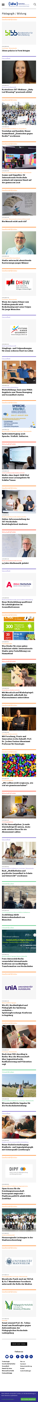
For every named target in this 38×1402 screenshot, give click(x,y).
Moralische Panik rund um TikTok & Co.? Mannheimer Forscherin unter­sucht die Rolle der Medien (17, 1281)
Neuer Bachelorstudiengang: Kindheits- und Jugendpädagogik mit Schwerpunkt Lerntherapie (17, 1147)
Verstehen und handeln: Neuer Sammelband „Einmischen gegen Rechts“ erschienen (17, 133)
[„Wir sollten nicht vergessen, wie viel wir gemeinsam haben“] (19, 765)
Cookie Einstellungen (25, 1371)
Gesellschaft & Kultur (8, 1364)
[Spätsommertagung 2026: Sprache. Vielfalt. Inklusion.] (19, 416)
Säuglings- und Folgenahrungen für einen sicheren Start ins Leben (17, 349)
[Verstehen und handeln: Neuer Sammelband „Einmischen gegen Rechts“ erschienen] (19, 113)
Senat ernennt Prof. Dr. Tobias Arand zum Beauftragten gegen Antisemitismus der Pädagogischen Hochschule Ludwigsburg (16, 1327)
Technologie (6, 1361)
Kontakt (22, 1368)
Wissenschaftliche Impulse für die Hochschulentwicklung (16, 1104)
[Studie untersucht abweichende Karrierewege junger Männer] (19, 242)
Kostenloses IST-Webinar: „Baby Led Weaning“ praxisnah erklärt (17, 90)
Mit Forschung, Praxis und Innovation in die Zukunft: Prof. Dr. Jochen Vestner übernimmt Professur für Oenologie (17, 740)
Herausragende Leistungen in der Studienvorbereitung (17, 1238)
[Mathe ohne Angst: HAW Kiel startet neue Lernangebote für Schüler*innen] (19, 457)
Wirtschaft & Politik (8, 1371)
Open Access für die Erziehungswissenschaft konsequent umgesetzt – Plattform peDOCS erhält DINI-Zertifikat (16, 1193)
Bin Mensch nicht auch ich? (14, 221)
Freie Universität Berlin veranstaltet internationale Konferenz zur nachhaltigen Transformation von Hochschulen (17, 962)
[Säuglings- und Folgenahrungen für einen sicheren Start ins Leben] (19, 330)
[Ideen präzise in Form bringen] (19, 33)
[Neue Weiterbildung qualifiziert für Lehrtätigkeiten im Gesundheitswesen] (19, 584)
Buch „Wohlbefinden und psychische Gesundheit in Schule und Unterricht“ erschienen (17, 873)
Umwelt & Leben (7, 1368)
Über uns (22, 1361)
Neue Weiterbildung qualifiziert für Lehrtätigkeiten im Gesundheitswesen (17, 604)
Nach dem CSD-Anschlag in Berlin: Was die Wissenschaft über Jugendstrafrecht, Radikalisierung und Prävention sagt (17, 1059)
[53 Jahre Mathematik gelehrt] (19, 545)
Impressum (23, 1364)
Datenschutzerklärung (26, 1366)
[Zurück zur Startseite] (19, 4)
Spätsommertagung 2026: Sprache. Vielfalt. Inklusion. (15, 435)
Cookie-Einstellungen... (8, 1399)
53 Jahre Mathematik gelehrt (15, 563)
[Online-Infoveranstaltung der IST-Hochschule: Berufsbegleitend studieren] (19, 501)
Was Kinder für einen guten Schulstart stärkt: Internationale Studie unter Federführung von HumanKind (17, 650)
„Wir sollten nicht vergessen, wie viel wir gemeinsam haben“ (17, 784)
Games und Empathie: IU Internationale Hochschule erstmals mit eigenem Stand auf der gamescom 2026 (17, 179)
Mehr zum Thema (19, 1344)
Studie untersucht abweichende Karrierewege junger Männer (16, 261)
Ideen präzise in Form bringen (16, 50)
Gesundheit (5, 1366)
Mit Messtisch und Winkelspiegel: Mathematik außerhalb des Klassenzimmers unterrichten (18, 695)
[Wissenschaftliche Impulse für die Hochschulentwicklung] (19, 1085)
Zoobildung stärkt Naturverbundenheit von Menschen (13, 917)
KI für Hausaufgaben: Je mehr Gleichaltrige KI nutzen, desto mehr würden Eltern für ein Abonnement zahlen (16, 828)
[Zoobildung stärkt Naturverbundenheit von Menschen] (19, 897)
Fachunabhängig (7, 1373)
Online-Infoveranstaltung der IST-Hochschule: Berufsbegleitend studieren (16, 522)
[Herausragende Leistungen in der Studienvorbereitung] (19, 1220)
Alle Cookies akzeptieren (28, 1399)
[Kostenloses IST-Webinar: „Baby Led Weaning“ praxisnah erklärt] (19, 72)
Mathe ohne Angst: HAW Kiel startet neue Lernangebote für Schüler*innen (16, 478)
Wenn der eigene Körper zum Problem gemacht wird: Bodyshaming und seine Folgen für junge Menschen (16, 305)
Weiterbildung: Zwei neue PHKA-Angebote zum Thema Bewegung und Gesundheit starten (17, 392)
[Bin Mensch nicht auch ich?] (19, 204)
